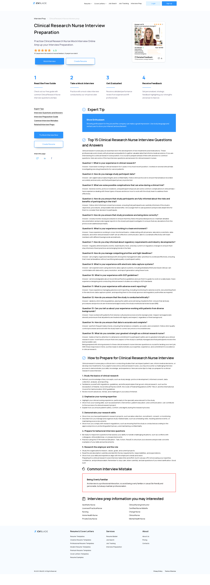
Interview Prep (136, 3)
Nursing (85, 512)
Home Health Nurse (90, 515)
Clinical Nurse (134, 515)
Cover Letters (99, 3)
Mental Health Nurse (137, 519)
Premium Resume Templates (80, 550)
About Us (145, 536)
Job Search (110, 540)
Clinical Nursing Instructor (139, 505)
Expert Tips (39, 109)
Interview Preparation (114, 547)
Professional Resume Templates (82, 543)
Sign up (169, 3)
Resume (87, 3)
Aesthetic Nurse (88, 505)
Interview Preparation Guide (46, 116)
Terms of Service (170, 571)
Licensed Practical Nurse (92, 508)
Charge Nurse (134, 512)
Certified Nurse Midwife (138, 508)
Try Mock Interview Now (48, 135)
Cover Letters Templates (79, 554)
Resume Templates (77, 536)
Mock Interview (50, 61)
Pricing (144, 540)
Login (153, 3)
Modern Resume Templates (80, 547)
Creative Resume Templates (80, 540)
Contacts (145, 543)
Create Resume (80, 61)
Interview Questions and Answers (48, 113)
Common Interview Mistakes (46, 120)
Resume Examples (77, 557)
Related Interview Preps (44, 124)
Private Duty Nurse (89, 519)
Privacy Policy (158, 571)
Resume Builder (112, 536)
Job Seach (113, 3)
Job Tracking (124, 3)
